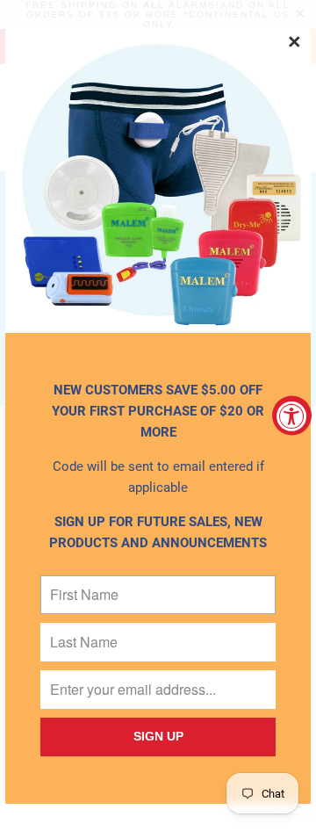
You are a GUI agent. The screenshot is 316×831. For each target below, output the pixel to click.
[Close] (295, 43)
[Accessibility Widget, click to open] (292, 416)
